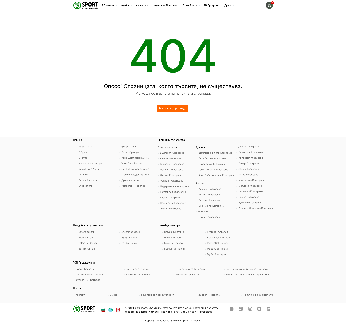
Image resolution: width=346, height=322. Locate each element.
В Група (83, 157)
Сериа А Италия (88, 180)
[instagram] (250, 310)
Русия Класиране (170, 197)
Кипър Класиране (248, 163)
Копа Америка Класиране (213, 169)
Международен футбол (135, 174)
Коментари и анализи (133, 185)
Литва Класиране (248, 174)
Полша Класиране (248, 196)
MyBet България (216, 254)
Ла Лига (83, 174)
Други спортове (130, 180)
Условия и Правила (209, 294)
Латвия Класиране (249, 168)
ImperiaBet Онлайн (218, 243)
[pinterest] (268, 310)
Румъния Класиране (250, 202)
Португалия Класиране (173, 203)
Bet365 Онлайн (87, 248)
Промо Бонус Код (86, 269)
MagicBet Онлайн (174, 243)
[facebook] (232, 310)
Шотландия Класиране (173, 191)
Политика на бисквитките (258, 294)
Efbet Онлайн (86, 237)
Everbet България (217, 231)
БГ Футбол (108, 5)
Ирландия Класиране (250, 157)
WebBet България (217, 248)
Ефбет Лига (85, 146)
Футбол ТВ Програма (88, 279)
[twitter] (259, 310)
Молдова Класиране (250, 185)
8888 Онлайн (129, 237)
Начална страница (172, 108)
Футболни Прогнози (165, 5)
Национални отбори (90, 163)
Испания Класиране (171, 169)
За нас (113, 294)
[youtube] (241, 310)
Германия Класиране (172, 163)
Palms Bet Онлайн (89, 243)
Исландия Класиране (250, 152)
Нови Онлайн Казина (138, 274)
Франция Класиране (171, 180)
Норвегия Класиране (250, 191)
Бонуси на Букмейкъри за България (247, 269)
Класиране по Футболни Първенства (247, 274)
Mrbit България (173, 237)
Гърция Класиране (209, 216)
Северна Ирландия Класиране (256, 208)
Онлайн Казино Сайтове (90, 274)
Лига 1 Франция (130, 152)
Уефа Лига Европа (131, 163)
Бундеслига (85, 185)
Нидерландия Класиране (174, 186)
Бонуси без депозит (137, 269)
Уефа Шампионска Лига (135, 157)
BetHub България (174, 248)
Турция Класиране (170, 208)
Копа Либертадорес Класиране (217, 175)
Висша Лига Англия (90, 168)
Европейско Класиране (212, 163)
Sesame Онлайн (130, 231)
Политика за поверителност (157, 294)
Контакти (81, 294)
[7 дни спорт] (86, 5)
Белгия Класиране (209, 194)
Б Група (83, 152)
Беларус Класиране (210, 200)
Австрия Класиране (210, 189)
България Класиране (172, 152)
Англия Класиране (170, 158)
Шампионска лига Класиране (215, 152)
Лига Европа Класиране (212, 158)
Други (227, 5)
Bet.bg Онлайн (129, 243)
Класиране (142, 5)
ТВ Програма (211, 5)
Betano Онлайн (87, 231)
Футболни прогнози (187, 274)
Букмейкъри (190, 5)
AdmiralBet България (219, 237)
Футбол (125, 5)
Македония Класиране (251, 180)
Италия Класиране (171, 175)
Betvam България (174, 231)
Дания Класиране (248, 146)
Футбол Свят (128, 146)
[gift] (269, 5)
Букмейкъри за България (190, 269)
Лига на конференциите (135, 168)
